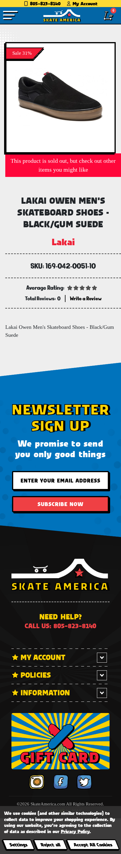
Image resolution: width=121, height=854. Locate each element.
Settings (18, 844)
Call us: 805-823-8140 (60, 625)
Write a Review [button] (86, 298)
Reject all (50, 844)
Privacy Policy (75, 831)
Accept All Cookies (92, 844)
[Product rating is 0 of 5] (82, 287)
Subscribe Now (60, 504)
